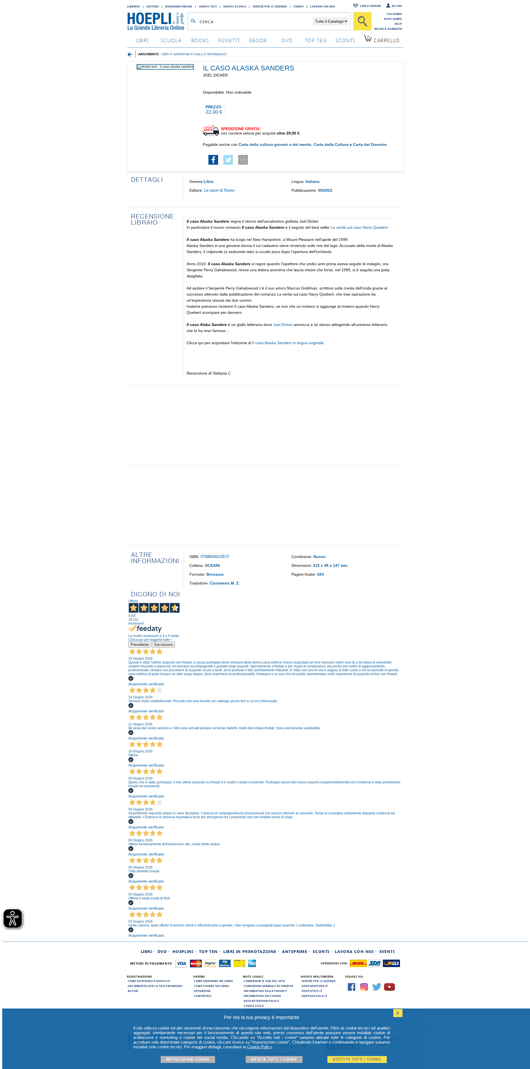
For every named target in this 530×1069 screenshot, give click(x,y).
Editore (153, 6)
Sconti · (322, 951)
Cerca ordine (370, 5)
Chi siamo (394, 13)
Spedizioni (202, 990)
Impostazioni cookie (188, 1059)
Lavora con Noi (322, 6)
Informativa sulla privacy (265, 990)
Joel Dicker (283, 324)
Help (398, 23)
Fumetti (229, 40)
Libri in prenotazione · (251, 951)
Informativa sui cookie (262, 995)
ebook (258, 40)
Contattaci (203, 995)
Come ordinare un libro (213, 981)
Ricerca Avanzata (388, 28)
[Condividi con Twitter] (228, 163)
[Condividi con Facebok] (213, 163)
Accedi (397, 5)
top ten (316, 40)
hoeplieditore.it (315, 986)
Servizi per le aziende (270, 6)
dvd (287, 40)
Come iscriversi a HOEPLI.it (149, 981)
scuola (171, 40)
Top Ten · (210, 951)
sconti (345, 40)
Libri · (148, 951)
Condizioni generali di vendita (268, 986)
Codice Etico (254, 1005)
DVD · (164, 951)
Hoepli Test (208, 6)
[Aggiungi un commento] (243, 163)
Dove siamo (393, 18)
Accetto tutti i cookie (357, 1059)
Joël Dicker (215, 75)
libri (142, 40)
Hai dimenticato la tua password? (155, 986)
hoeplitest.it (312, 990)
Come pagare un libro (211, 986)
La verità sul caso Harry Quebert (359, 227)
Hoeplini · (184, 951)
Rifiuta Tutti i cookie (274, 1059)
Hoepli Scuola (234, 6)
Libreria (133, 6)
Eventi (299, 6)
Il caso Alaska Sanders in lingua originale (288, 343)
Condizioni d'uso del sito (264, 981)
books (200, 40)
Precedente (140, 645)
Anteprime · (296, 951)
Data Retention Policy (261, 1000)
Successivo (163, 645)
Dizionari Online (178, 6)
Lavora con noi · (356, 951)
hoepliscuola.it (314, 995)
